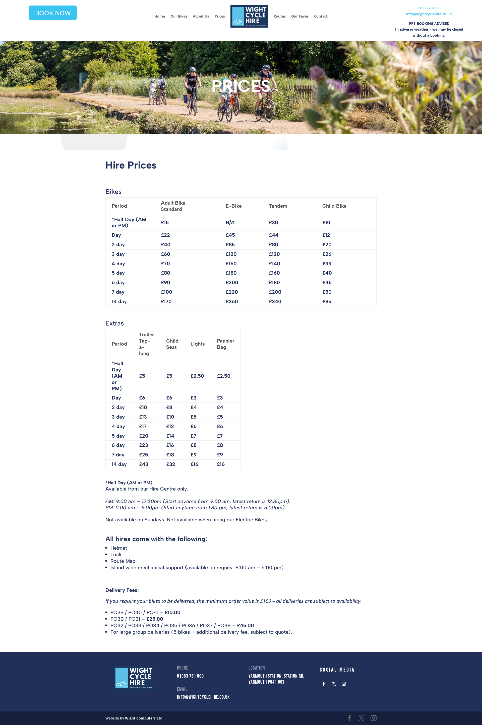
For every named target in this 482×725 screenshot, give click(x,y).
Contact (321, 16)
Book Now (53, 13)
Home (159, 16)
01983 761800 (429, 8)
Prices (220, 16)
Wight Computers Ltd (143, 718)
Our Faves (300, 16)
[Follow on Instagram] (344, 684)
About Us (201, 16)
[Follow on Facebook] (324, 684)
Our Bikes (178, 16)
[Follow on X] (334, 684)
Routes (280, 16)
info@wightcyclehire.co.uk (429, 14)
